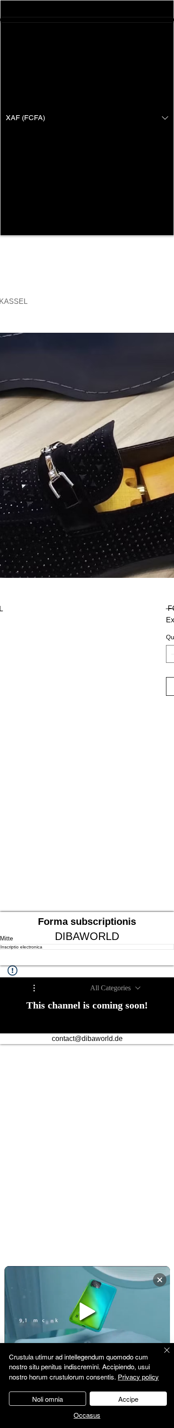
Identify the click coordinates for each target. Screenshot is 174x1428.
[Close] (161, 1355)
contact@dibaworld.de (87, 1038)
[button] (87, 118)
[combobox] (115, 988)
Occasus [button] (87, 1415)
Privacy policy (138, 1376)
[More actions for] (38, 988)
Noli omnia (47, 1399)
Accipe (128, 1399)
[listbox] (87, 118)
